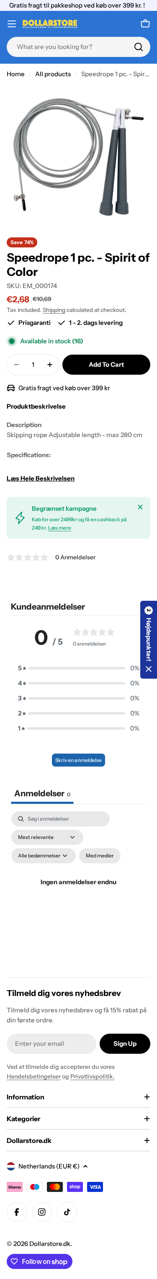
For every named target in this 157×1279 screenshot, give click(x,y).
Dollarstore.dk (49, 1244)
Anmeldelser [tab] (42, 793)
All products (53, 74)
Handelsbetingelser (34, 1076)
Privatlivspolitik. (92, 1076)
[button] (78, 668)
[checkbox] (100, 855)
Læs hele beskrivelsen (41, 478)
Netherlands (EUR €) (49, 1166)
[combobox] (78, 47)
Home (16, 74)
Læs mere (59, 528)
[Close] (140, 507)
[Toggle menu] (12, 24)
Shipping (54, 309)
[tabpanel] (78, 892)
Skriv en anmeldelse (78, 760)
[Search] (139, 47)
